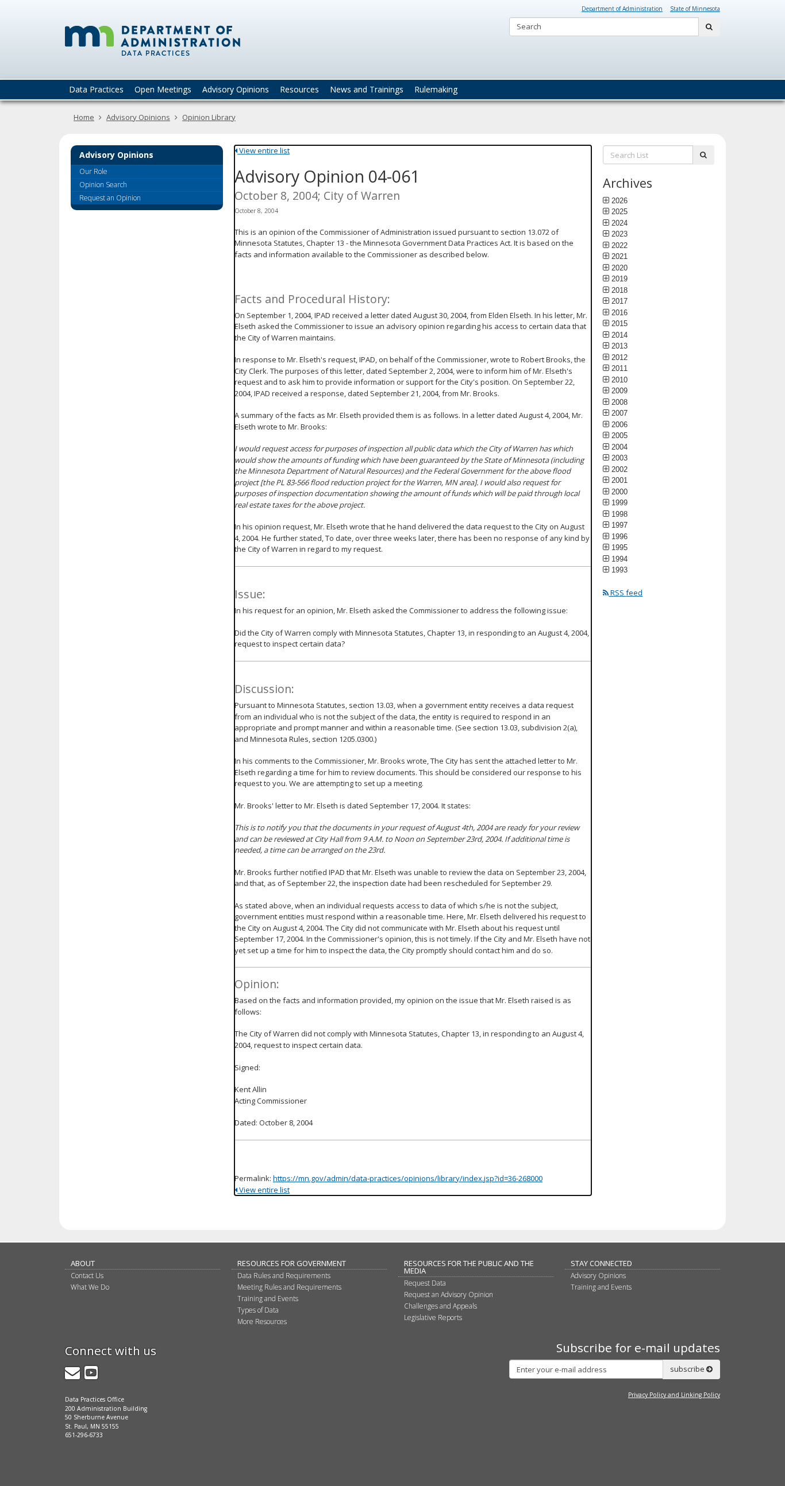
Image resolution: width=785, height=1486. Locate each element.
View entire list (263, 150)
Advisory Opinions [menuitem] (235, 89)
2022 (619, 245)
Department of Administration (622, 9)
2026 (619, 200)
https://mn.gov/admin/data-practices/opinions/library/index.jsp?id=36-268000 (407, 1178)
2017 (619, 301)
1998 (619, 514)
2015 (619, 323)
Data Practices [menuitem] (96, 89)
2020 (619, 268)
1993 (619, 570)
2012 (619, 357)
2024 (619, 223)
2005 (619, 435)
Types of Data (258, 1310)
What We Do (90, 1287)
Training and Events (267, 1298)
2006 (619, 424)
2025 (619, 211)
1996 (619, 536)
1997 (619, 525)
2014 (619, 335)
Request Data (425, 1283)
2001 (619, 480)
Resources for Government (291, 1263)
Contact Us (87, 1275)
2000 (619, 491)
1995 (619, 547)
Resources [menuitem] (299, 89)
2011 (619, 368)
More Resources (262, 1321)
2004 (619, 447)
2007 (619, 413)
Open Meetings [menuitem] (162, 89)
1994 (619, 559)
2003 (619, 458)
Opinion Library (209, 117)
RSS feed (625, 592)
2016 (619, 312)
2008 (619, 402)
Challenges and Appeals (440, 1306)
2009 (619, 390)
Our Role (93, 171)
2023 (619, 234)
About (83, 1263)
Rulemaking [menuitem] (435, 89)
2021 (619, 256)
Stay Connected (601, 1263)
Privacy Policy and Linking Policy (674, 1395)
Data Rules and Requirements (283, 1275)
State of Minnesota (695, 9)
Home (84, 117)
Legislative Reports (433, 1317)
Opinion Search (103, 184)
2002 (619, 469)
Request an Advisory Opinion (448, 1294)
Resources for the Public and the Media (469, 1267)
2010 (619, 380)
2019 (619, 278)
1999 (619, 502)
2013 (619, 346)
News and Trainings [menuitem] (366, 89)
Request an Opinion (110, 198)
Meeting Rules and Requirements (289, 1287)
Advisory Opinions (138, 117)
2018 (619, 290)
